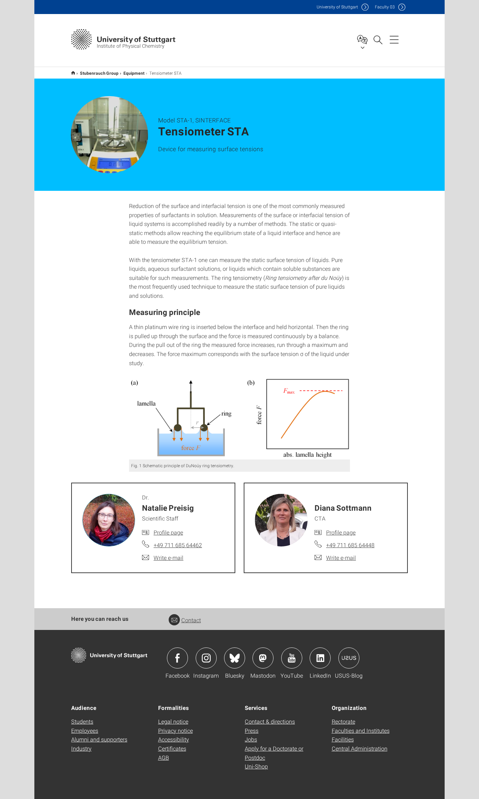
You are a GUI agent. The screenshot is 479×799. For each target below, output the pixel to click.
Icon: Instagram (206, 658)
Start (73, 73)
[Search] (377, 39)
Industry (81, 748)
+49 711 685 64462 (178, 545)
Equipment (133, 73)
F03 (385, 6)
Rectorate (343, 721)
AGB (163, 757)
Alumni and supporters (99, 739)
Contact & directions (270, 721)
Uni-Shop (256, 766)
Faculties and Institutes (361, 730)
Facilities (343, 739)
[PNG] (239, 418)
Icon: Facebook (177, 658)
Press (251, 730)
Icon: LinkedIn (320, 658)
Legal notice (173, 721)
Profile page (168, 532)
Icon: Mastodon (263, 658)
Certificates (172, 748)
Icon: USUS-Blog (348, 658)
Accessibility (173, 739)
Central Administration (359, 748)
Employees (84, 730)
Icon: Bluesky (234, 658)
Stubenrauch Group (99, 73)
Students (82, 721)
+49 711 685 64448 (350, 545)
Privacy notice (175, 730)
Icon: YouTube (291, 658)
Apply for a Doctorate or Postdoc (274, 753)
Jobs (251, 739)
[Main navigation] (394, 39)
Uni (337, 6)
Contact (191, 620)
